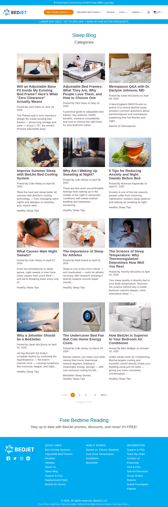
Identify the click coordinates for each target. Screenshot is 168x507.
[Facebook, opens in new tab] (8, 458)
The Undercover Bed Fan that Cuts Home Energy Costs (83, 339)
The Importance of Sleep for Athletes (83, 253)
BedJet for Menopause (122, 126)
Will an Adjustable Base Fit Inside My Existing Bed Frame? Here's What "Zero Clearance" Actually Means (37, 94)
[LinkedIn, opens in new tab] (28, 458)
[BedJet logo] (15, 12)
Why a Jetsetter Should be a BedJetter (36, 337)
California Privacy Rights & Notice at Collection (95, 504)
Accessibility (71, 504)
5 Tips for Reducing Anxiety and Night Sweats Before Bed (125, 174)
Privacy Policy (43, 504)
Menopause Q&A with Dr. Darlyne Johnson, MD (129, 88)
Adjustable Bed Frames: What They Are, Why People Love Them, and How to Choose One (83, 92)
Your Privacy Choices (120, 504)
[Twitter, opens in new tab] (15, 458)
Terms (63, 504)
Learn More (109, 3)
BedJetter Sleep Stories (77, 375)
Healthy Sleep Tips (28, 210)
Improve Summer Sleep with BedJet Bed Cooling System (37, 174)
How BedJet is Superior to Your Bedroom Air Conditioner (128, 339)
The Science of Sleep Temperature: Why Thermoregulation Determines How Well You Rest (126, 259)
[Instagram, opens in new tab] (21, 458)
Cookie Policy (55, 504)
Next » (104, 395)
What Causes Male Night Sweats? (37, 253)
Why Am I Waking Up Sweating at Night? (80, 172)
